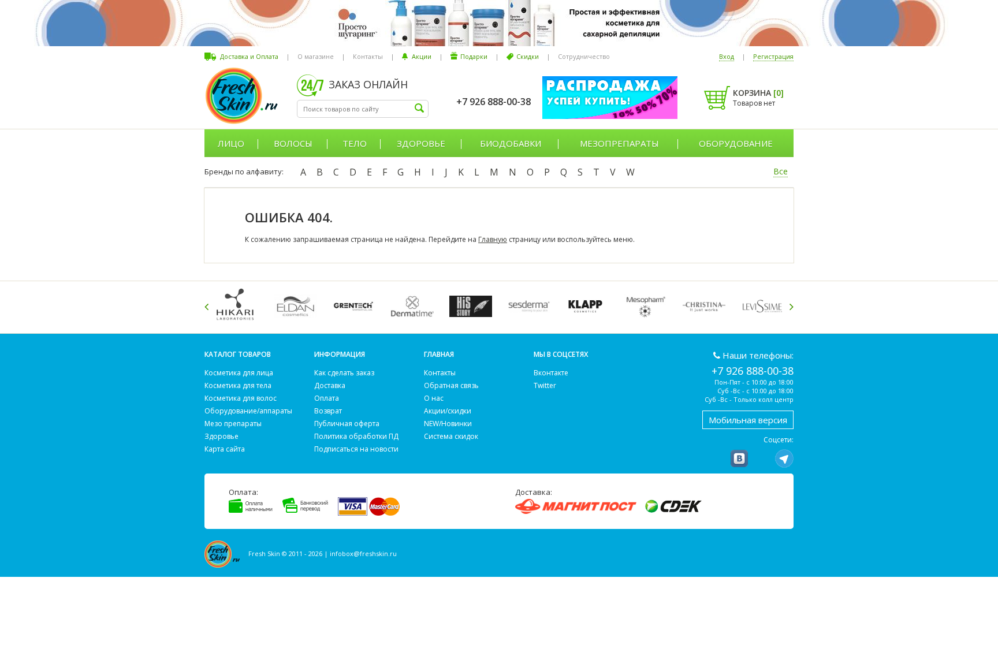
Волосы (293, 143)
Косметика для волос (240, 398)
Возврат (328, 411)
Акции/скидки (447, 411)
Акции (421, 56)
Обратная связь (451, 385)
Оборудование (736, 143)
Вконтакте (551, 373)
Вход (726, 56)
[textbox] (363, 109)
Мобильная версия (748, 420)
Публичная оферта (346, 423)
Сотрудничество (584, 56)
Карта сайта (224, 449)
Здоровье (421, 143)
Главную (492, 239)
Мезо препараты (233, 423)
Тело (354, 143)
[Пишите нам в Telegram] (784, 458)
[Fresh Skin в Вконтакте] (739, 458)
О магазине (315, 56)
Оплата (326, 398)
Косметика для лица (238, 373)
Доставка (329, 385)
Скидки (527, 56)
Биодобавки (510, 143)
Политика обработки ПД (356, 436)
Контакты (368, 56)
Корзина (758, 92)
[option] (239, 306)
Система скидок (451, 436)
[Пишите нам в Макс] (761, 458)
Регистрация (773, 56)
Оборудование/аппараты (248, 411)
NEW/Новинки (448, 423)
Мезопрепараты (619, 143)
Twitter (545, 385)
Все (780, 171)
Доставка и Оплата (249, 56)
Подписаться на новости (356, 449)
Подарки (473, 56)
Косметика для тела (237, 385)
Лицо (231, 143)
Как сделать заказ (344, 373)
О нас (434, 398)
